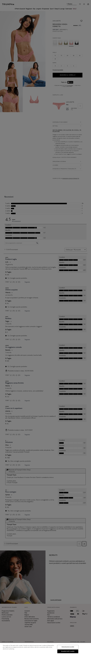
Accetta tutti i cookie (67, 651)
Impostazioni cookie (68, 646)
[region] (45, 649)
